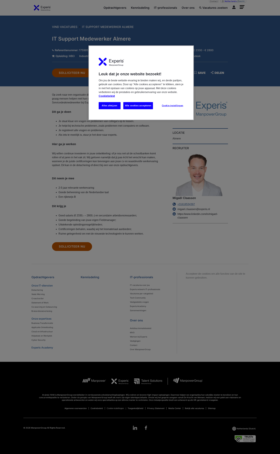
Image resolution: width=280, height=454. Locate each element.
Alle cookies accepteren (138, 105)
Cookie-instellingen (172, 105)
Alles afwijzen (109, 105)
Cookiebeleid (107, 96)
